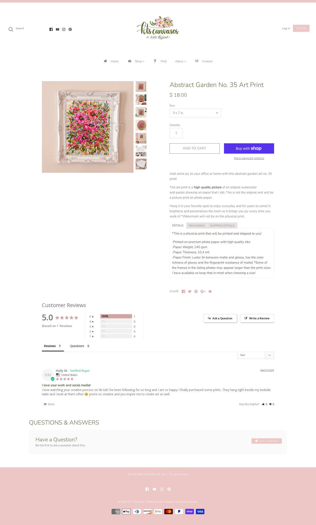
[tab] (178, 225)
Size (172, 106)
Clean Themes (165, 501)
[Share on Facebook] (183, 291)
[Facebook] (51, 29)
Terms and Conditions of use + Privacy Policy (158, 474)
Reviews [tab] (50, 346)
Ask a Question (268, 441)
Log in (286, 28)
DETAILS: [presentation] (178, 225)
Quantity (175, 125)
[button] (264, 404)
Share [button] (51, 404)
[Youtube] (57, 29)
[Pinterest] (70, 29)
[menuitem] (111, 61)
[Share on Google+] (203, 291)
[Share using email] (210, 291)
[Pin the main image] (196, 291)
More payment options (249, 158)
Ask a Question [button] (222, 318)
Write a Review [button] (259, 318)
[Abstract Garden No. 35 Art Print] (87, 127)
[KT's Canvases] (158, 9)
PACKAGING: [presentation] (197, 226)
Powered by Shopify (186, 501)
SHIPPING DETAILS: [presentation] (222, 226)
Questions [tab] (77, 346)
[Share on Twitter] (189, 291)
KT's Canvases (136, 501)
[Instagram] (63, 29)
